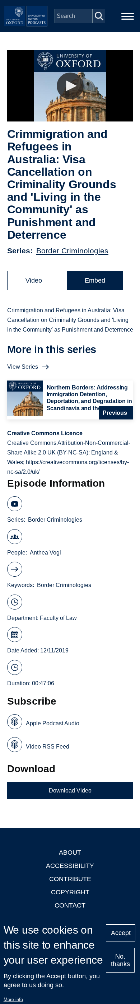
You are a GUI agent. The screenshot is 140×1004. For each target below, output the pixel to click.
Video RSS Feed (47, 747)
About (70, 852)
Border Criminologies (72, 251)
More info (13, 999)
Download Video (70, 790)
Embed (95, 280)
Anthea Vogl (45, 553)
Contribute (70, 879)
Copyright (70, 892)
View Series (22, 367)
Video (33, 280)
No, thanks (120, 960)
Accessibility (70, 865)
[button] (70, 86)
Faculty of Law (58, 618)
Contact (70, 905)
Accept (121, 932)
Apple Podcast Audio (52, 723)
